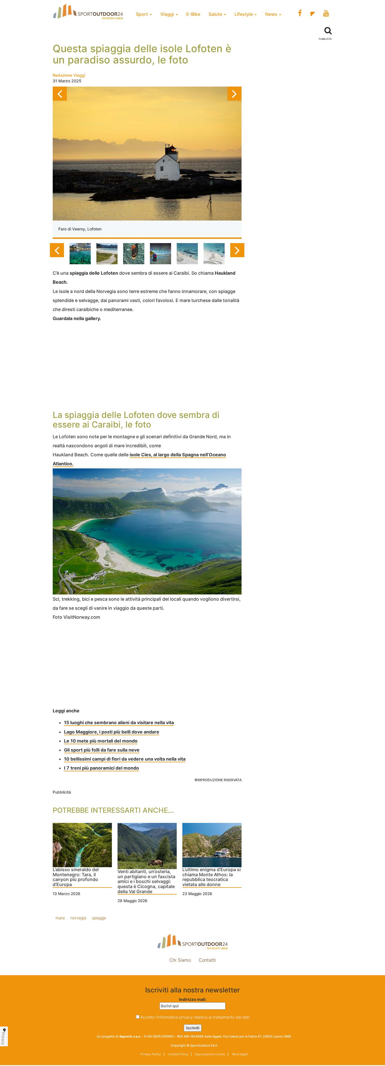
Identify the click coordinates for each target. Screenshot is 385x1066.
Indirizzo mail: (192, 999)
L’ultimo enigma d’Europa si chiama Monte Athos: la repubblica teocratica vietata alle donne (211, 877)
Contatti (207, 960)
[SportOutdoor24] (192, 941)
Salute (216, 14)
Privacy (3, 1038)
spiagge (99, 917)
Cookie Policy (177, 1054)
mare (60, 917)
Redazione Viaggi (69, 75)
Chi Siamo (180, 960)
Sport (142, 14)
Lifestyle (244, 14)
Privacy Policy (150, 1054)
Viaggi (167, 14)
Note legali (239, 1054)
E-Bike (193, 14)
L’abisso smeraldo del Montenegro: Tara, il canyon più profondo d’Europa (76, 877)
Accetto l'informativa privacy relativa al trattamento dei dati (194, 1017)
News (271, 14)
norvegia (78, 917)
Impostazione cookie (192, 972)
